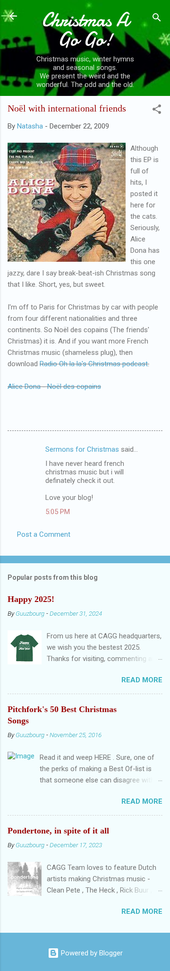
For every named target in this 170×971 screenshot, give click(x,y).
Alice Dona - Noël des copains (54, 386)
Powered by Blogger (91, 953)
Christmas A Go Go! (85, 29)
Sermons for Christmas (82, 449)
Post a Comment (43, 534)
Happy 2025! (31, 599)
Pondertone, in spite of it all (58, 830)
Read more (141, 680)
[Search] (156, 19)
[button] (156, 110)
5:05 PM (57, 511)
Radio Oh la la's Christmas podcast (94, 364)
